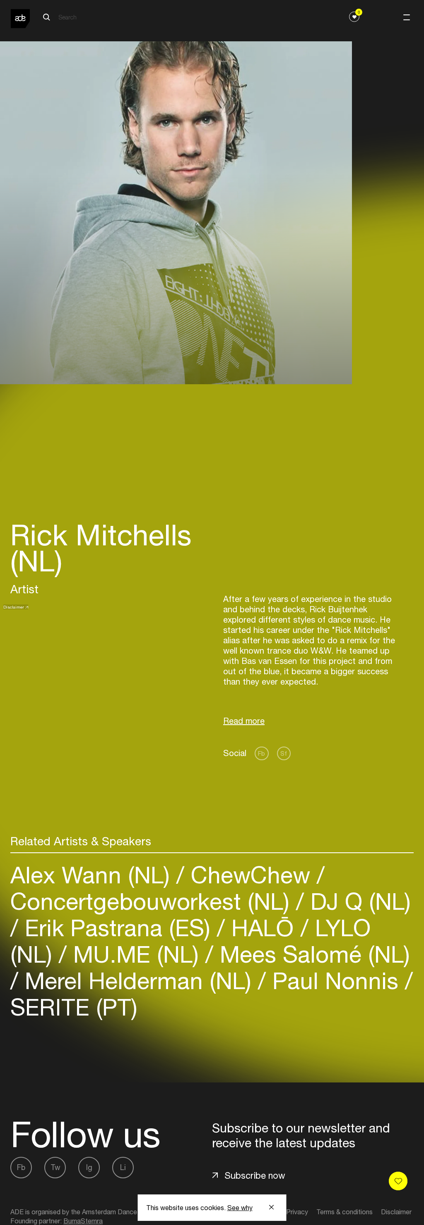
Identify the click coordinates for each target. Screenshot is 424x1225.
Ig (89, 1167)
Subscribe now (254, 1175)
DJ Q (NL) (357, 901)
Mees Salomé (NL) (311, 954)
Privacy (297, 1211)
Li (123, 1167)
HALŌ (263, 927)
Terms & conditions (344, 1211)
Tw (55, 1167)
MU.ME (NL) (136, 954)
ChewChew (250, 874)
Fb (261, 753)
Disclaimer (13, 606)
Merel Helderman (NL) (138, 980)
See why (240, 1207)
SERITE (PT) (73, 1007)
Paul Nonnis (335, 980)
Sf (283, 753)
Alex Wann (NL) (93, 874)
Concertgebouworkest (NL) (153, 901)
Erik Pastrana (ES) (117, 927)
